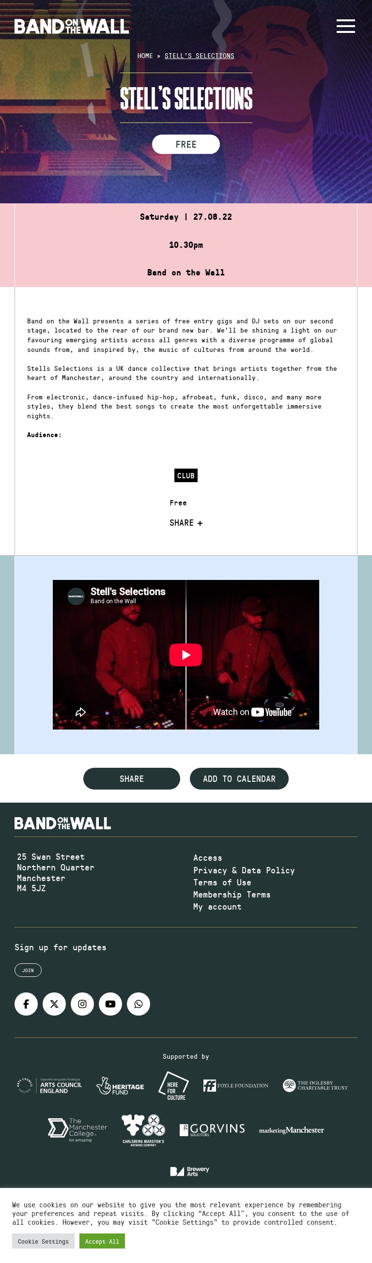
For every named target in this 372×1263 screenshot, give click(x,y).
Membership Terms (232, 894)
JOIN (28, 970)
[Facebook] (26, 1004)
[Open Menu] (345, 26)
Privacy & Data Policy (244, 870)
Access (207, 857)
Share (182, 522)
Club (186, 475)
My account (217, 906)
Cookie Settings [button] (43, 1241)
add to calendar (239, 778)
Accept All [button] (102, 1241)
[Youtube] (110, 1004)
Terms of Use (222, 882)
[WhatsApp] (138, 1004)
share (132, 778)
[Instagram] (82, 1004)
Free (186, 143)
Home (145, 55)
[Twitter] (54, 1004)
